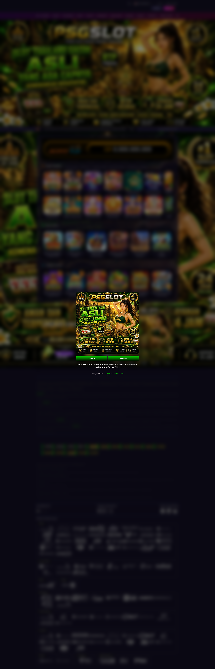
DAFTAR (92, 358)
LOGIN (123, 358)
